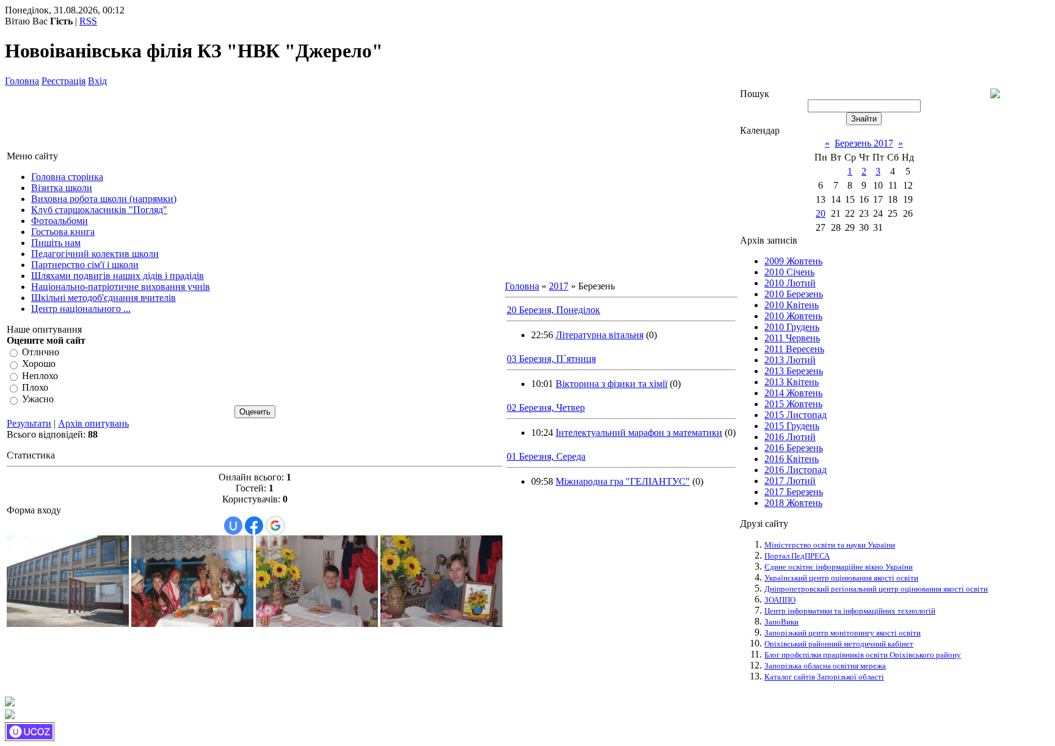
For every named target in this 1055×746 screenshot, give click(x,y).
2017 (558, 286)
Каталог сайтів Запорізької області (824, 676)
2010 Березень (793, 294)
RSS (88, 21)
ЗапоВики (781, 621)
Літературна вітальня (600, 335)
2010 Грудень (791, 327)
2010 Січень (789, 272)
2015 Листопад (795, 415)
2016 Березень (793, 448)
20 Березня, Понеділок (553, 310)
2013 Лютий (790, 360)
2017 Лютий (790, 481)
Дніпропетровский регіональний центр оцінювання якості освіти (876, 588)
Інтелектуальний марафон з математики (639, 432)
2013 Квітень (791, 382)
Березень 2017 (864, 143)
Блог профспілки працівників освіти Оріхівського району (862, 654)
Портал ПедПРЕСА (797, 555)
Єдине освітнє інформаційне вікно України (838, 566)
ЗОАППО (780, 599)
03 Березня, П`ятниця (551, 358)
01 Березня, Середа (546, 456)
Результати (29, 423)
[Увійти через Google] (275, 525)
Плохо (35, 387)
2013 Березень (793, 371)
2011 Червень (792, 338)
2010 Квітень (791, 305)
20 (820, 213)
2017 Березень (793, 492)
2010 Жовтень (793, 316)
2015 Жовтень (793, 404)
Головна (22, 81)
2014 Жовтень (793, 393)
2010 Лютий (790, 283)
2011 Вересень (794, 349)
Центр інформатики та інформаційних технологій (849, 610)
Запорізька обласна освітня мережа (825, 665)
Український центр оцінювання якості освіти (841, 577)
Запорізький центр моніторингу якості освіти (842, 632)
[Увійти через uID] (233, 525)
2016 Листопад (795, 470)
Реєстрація (63, 81)
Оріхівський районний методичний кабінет (838, 643)
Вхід (97, 81)
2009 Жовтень (793, 261)
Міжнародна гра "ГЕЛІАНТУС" (623, 481)
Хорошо (39, 364)
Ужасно (38, 399)
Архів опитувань (93, 423)
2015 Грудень (791, 426)
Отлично (40, 352)
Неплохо (40, 376)
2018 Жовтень (793, 503)
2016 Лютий (790, 437)
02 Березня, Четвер (546, 407)
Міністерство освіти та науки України (829, 544)
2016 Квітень (791, 459)
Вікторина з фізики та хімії (611, 383)
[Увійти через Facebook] (254, 525)
